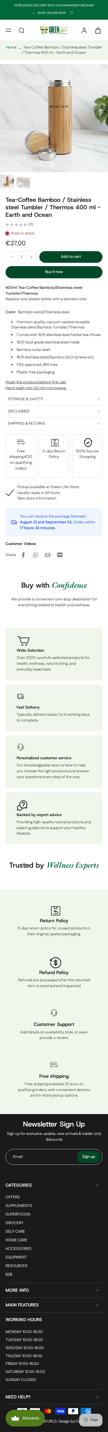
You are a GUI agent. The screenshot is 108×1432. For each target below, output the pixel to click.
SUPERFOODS (18, 1214)
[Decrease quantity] (11, 257)
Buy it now (54, 272)
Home (11, 47)
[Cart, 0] (96, 30)
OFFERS (13, 1197)
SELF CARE (15, 1232)
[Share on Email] (48, 555)
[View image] (7, 181)
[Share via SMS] (60, 555)
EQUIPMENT (16, 1257)
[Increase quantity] (31, 257)
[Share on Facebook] (23, 555)
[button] (8, 30)
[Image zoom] (54, 118)
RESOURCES (17, 1266)
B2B (9, 1275)
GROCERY (14, 1223)
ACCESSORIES (19, 1249)
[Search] (22, 30)
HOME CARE (16, 1240)
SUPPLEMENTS (19, 1206)
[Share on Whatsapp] (35, 555)
